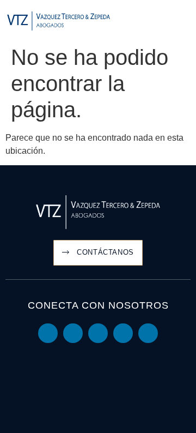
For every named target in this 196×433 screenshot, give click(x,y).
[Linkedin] (48, 333)
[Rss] (148, 333)
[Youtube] (73, 333)
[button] (183, 22)
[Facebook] (123, 333)
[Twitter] (98, 333)
